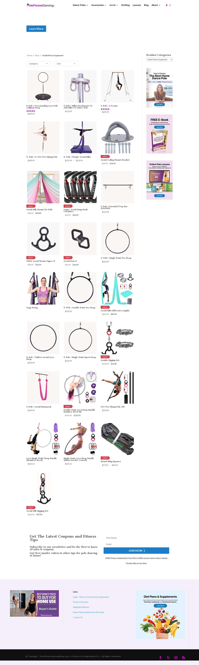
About (155, 5)
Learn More (36, 28)
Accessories (98, 5)
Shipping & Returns (81, 607)
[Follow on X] (168, 658)
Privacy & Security (80, 602)
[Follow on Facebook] (160, 658)
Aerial (112, 5)
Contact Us (78, 617)
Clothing (125, 5)
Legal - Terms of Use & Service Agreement (91, 597)
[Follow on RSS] (184, 658)
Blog (146, 5)
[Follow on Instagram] (176, 658)
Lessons (137, 5)
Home (29, 55)
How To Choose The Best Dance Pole (87, 22)
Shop (37, 55)
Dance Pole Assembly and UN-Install (88, 612)
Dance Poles (79, 5)
